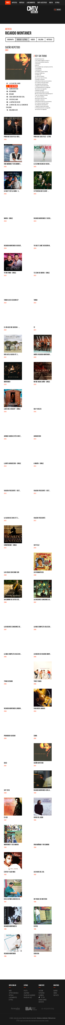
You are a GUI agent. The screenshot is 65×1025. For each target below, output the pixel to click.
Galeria (40, 39)
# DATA (26, 990)
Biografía (10, 39)
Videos (33, 39)
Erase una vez (28, 997)
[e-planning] (47, 1008)
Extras (57, 3)
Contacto (41, 1002)
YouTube (41, 990)
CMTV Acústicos (42, 3)
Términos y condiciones (42, 1018)
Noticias (21, 3)
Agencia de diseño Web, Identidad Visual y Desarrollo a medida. (34, 1020)
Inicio (7, 3)
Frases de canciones (29, 995)
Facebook (41, 995)
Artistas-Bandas (13, 993)
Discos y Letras (22, 39)
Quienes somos (42, 1000)
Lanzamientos (31, 3)
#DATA (51, 3)
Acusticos (26, 993)
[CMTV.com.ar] (32, 9)
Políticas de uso (51, 1018)
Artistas (14, 3)
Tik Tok (43, 997)
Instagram (41, 993)
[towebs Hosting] (15, 1008)
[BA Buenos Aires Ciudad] (30, 1008)
